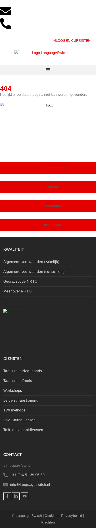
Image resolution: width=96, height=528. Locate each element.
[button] (48, 70)
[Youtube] (24, 496)
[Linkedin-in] (16, 496)
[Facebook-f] (7, 496)
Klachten (48, 522)
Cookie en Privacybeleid (63, 516)
